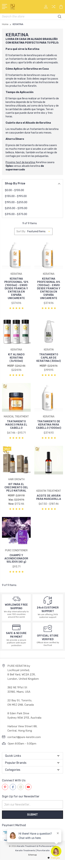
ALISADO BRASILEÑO (44, 39)
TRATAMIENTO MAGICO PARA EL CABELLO (16, 424)
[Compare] (53, 8)
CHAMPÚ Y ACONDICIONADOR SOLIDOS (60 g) (16, 558)
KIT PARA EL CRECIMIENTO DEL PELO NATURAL (16, 487)
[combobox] (53, 858)
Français (55, 857)
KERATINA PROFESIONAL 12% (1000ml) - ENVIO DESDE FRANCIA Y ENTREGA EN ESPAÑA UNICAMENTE (16, 288)
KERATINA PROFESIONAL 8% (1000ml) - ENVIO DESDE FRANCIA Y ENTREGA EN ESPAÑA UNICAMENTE (48, 288)
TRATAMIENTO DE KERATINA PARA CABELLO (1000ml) (48, 424)
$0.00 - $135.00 (14, 190)
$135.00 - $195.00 (16, 196)
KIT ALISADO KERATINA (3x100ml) (16, 358)
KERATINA (18, 42)
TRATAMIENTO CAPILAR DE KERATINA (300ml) (48, 358)
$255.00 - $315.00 (16, 208)
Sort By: (21, 231)
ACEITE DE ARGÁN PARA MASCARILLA (48, 497)
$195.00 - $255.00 (16, 202)
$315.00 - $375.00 (16, 214)
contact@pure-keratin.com (24, 737)
